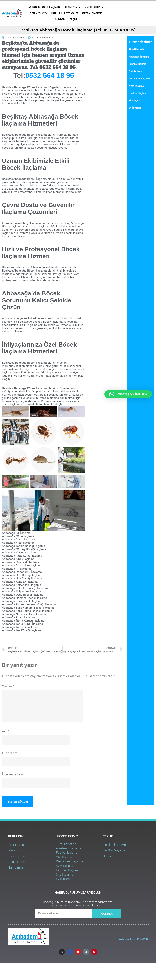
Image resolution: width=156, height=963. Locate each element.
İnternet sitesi (12, 774)
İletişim (72, 19)
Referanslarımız (92, 13)
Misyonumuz (17, 850)
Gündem (60, 19)
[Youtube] (78, 952)
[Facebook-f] (70, 952)
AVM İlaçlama (136, 86)
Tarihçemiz (16, 867)
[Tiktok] (86, 952)
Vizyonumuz (16, 856)
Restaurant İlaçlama (139, 78)
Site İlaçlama (135, 100)
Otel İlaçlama (135, 71)
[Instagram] (62, 952)
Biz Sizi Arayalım (114, 850)
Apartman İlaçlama (139, 56)
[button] (128, 394)
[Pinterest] (94, 952)
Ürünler (56, 13)
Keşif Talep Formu (115, 845)
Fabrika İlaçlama (137, 64)
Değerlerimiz (17, 862)
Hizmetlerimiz (91, 7)
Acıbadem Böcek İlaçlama (44, 7)
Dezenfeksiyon (39, 13)
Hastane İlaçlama (138, 93)
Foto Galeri (71, 13)
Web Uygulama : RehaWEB (133, 939)
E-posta (9, 753)
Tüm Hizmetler (137, 49)
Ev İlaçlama (135, 107)
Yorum (8, 686)
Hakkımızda (70, 7)
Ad (5, 731)
